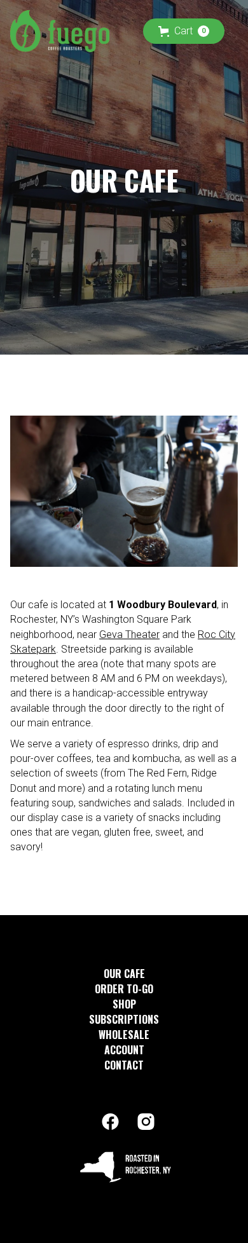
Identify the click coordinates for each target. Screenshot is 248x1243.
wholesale (124, 1034)
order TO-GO (124, 988)
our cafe (124, 973)
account (124, 1049)
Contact (124, 1065)
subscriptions (124, 1019)
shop (124, 1004)
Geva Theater (129, 634)
